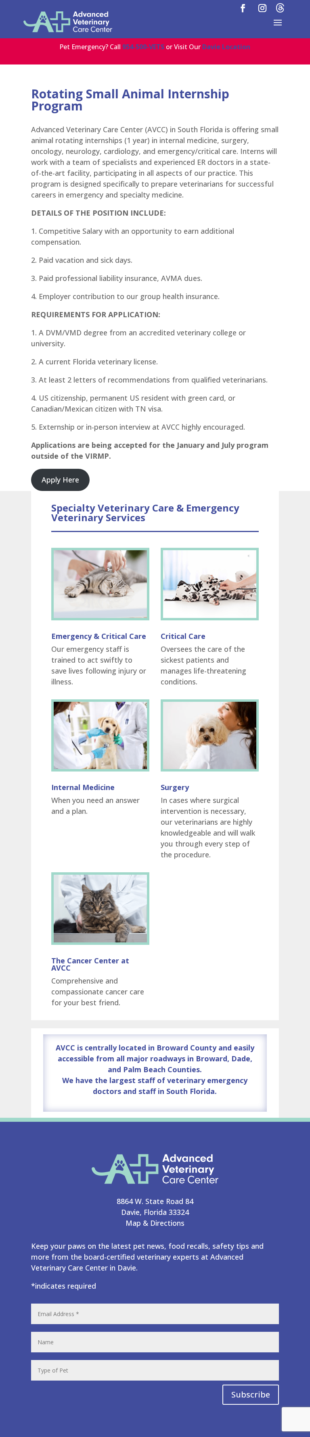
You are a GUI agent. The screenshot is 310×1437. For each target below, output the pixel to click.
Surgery (175, 787)
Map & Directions (155, 1223)
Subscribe (250, 1394)
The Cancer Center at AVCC (90, 964)
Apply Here (60, 480)
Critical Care (183, 636)
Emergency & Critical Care (98, 636)
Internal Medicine (83, 787)
